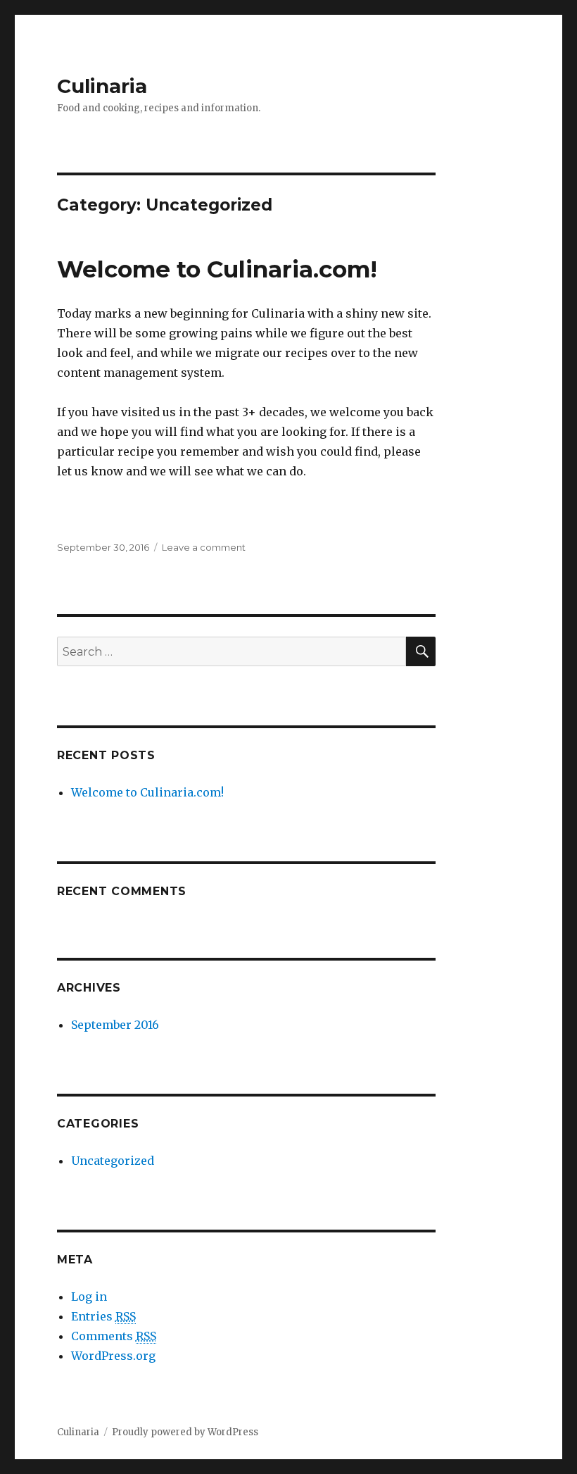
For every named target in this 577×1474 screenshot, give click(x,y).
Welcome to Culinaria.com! (217, 269)
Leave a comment (204, 547)
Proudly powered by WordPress (185, 1432)
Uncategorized (112, 1161)
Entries (103, 1316)
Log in (89, 1296)
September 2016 (115, 1025)
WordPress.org (113, 1356)
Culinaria (102, 86)
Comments (113, 1336)
